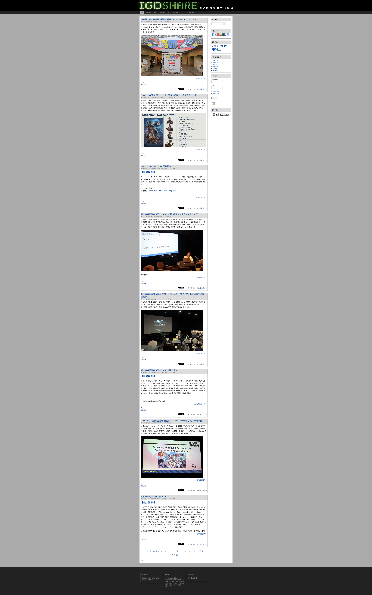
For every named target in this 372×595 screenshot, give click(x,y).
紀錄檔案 (143, 283)
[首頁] (186, 5)
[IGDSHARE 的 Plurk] (218, 35)
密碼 (213, 85)
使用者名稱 (215, 79)
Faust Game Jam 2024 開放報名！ (157, 166)
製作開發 (215, 68)
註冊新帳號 (216, 91)
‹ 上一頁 (154, 551)
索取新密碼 (216, 93)
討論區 (156, 13)
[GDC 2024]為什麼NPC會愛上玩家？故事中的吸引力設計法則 (169, 95)
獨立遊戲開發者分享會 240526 (155, 496)
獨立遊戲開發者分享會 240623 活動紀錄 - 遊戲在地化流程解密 (169, 214)
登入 (201, 89)
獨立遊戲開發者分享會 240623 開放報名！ (160, 370)
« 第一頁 (148, 551)
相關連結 (162, 13)
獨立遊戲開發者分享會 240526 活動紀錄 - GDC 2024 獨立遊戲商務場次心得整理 (173, 295)
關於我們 (175, 13)
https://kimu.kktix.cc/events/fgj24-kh (163, 191)
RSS (169, 13)
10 (194, 551)
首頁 (142, 13)
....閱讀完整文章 (200, 78)
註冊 (205, 89)
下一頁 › (201, 551)
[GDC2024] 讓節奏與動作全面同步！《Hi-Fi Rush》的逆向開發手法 (171, 421)
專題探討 (215, 64)
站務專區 (215, 60)
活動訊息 (215, 62)
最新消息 (148, 13)
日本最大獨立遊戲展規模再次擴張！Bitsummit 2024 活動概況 (168, 19)
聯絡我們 (191, 13)
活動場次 (143, 203)
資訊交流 (215, 70)
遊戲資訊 (215, 66)
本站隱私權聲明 (192, 578)
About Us (184, 13)
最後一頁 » (175, 555)
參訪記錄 (143, 84)
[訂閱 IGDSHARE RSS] (142, 560)
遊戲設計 (143, 155)
